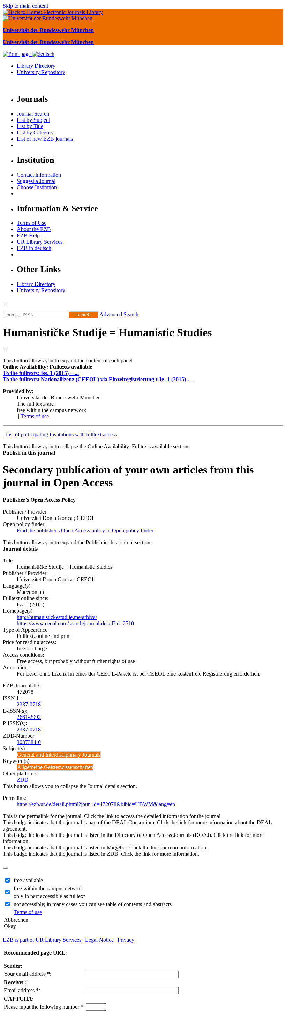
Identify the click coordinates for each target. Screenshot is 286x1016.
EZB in (34, 248)
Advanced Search (118, 314)
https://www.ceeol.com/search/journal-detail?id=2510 (75, 623)
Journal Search (33, 114)
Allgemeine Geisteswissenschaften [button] (55, 767)
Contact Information (39, 175)
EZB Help (28, 235)
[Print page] (17, 54)
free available (28, 880)
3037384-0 (29, 742)
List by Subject (33, 120)
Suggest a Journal (36, 181)
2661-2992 (29, 717)
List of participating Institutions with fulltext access (61, 434)
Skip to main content (25, 6)
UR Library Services (39, 242)
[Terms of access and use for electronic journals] (191, 379)
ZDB (22, 780)
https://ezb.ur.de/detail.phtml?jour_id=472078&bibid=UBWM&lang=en (96, 804)
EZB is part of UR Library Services (42, 940)
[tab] (143, 367)
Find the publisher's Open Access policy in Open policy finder (85, 530)
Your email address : (27, 974)
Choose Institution (37, 187)
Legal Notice (99, 940)
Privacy (126, 940)
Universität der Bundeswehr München (48, 30)
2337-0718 (29, 704)
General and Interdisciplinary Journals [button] (58, 755)
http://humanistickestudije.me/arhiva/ (57, 617)
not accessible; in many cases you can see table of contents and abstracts (93, 904)
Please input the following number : (44, 1007)
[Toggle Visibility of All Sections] (5, 349)
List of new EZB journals (45, 139)
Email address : (22, 990)
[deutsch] (43, 54)
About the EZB (34, 229)
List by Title (30, 126)
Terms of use (35, 416)
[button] (47, 367)
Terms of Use (31, 223)
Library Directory (36, 66)
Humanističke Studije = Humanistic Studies (107, 332)
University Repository (41, 72)
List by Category (35, 132)
